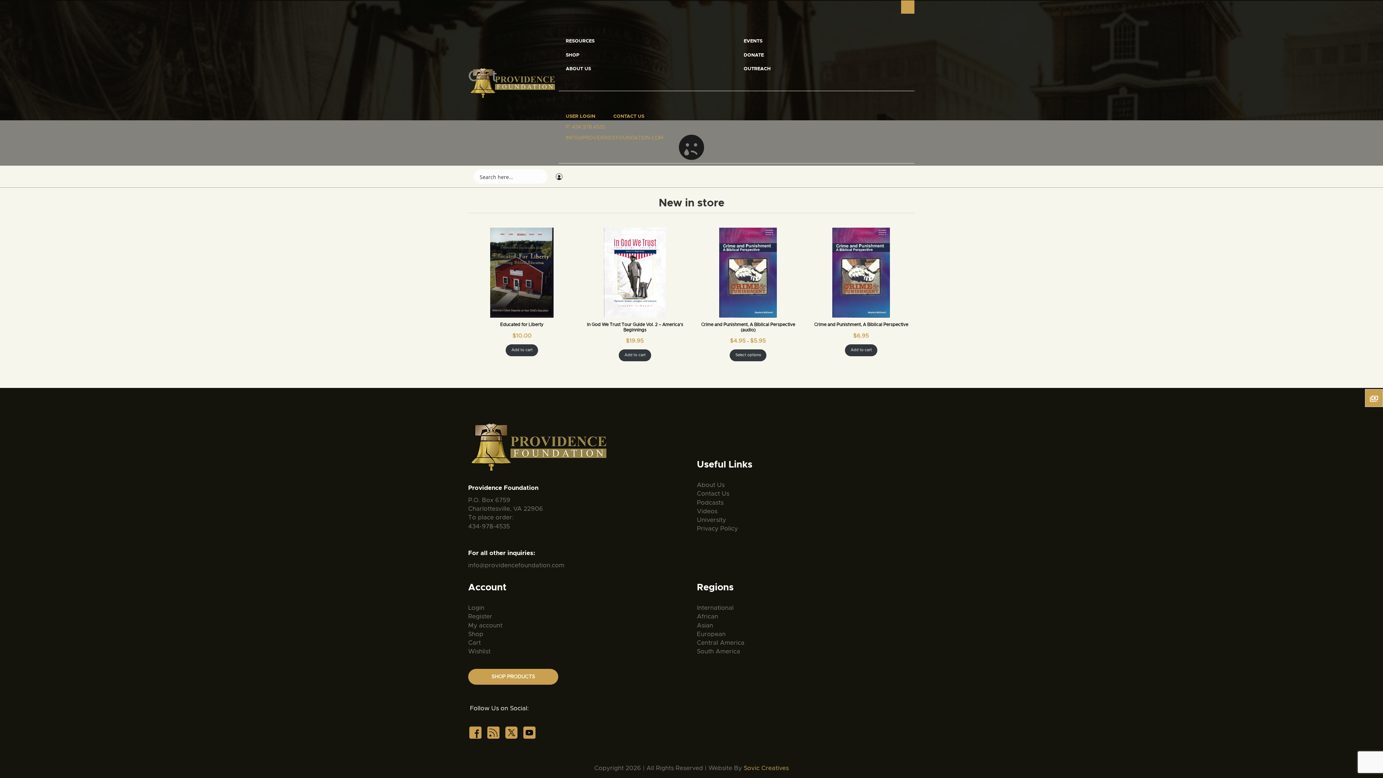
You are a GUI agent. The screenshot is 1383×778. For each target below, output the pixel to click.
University (711, 520)
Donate (754, 55)
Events (753, 41)
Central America (720, 643)
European (711, 634)
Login (476, 608)
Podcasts (710, 503)
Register (480, 616)
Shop (572, 55)
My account (485, 625)
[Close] (907, 7)
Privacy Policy (717, 529)
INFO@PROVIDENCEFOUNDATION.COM (614, 137)
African (707, 616)
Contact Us (628, 116)
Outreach (757, 69)
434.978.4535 (588, 127)
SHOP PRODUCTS (513, 676)
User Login (580, 116)
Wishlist (479, 651)
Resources (580, 41)
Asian (705, 625)
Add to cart (522, 350)
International (715, 608)
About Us (578, 69)
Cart (474, 643)
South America (718, 651)
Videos (707, 511)
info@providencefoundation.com (516, 565)
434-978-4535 (489, 526)
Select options (748, 355)
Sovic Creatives (766, 768)
